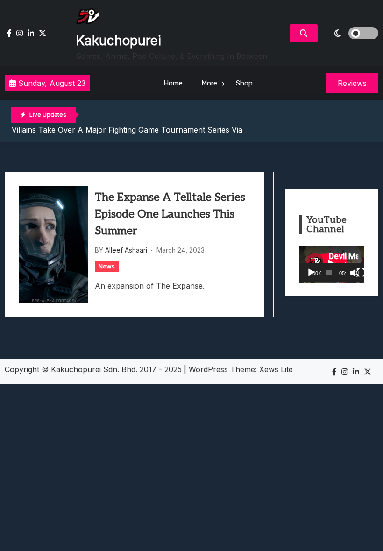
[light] (350, 33)
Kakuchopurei (118, 41)
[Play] (311, 272)
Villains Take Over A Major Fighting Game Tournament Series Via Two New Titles (156, 129)
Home (173, 83)
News (107, 266)
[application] (331, 264)
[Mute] (354, 272)
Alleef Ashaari (126, 250)
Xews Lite (276, 369)
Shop (244, 83)
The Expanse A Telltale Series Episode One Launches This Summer (170, 214)
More (209, 83)
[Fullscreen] (361, 272)
